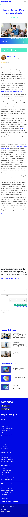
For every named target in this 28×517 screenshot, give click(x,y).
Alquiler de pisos (4, 446)
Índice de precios (5, 448)
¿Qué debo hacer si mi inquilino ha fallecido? (18, 354)
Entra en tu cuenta (5, 476)
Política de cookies (5, 514)
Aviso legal (3, 509)
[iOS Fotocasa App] (5, 406)
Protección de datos (5, 511)
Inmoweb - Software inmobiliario (8, 477)
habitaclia (8, 501)
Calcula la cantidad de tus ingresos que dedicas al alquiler (19, 379)
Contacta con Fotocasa (6, 470)
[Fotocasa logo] (13, 402)
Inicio (6, 6)
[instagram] (4, 415)
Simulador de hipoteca (6, 457)
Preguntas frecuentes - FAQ (7, 428)
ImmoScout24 (15, 501)
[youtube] (9, 415)
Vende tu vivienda (5, 494)
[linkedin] (11, 415)
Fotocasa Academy (5, 472)
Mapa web (3, 424)
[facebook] (2, 415)
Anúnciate (3, 468)
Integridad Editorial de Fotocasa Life (10, 278)
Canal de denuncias (5, 435)
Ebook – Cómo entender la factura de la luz (19, 387)
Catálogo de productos (6, 492)
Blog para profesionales (6, 474)
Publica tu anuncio (5, 487)
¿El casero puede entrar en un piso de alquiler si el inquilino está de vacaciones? (20, 345)
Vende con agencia (5, 455)
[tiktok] (13, 415)
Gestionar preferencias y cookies (8, 434)
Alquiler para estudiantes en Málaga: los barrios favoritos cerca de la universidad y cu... (20, 336)
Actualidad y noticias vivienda (7, 459)
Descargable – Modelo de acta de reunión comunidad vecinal (19, 370)
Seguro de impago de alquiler (7, 461)
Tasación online (4, 454)
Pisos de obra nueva (5, 444)
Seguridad (3, 432)
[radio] (1, 63)
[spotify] (16, 415)
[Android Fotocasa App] (5, 409)
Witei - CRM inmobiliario (6, 479)
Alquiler (10, 6)
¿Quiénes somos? (5, 423)
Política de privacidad (5, 430)
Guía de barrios (4, 450)
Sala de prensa (4, 426)
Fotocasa (3, 501)
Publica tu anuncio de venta (7, 490)
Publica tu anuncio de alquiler (7, 488)
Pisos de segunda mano (6, 443)
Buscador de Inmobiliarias (7, 452)
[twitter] (6, 415)
